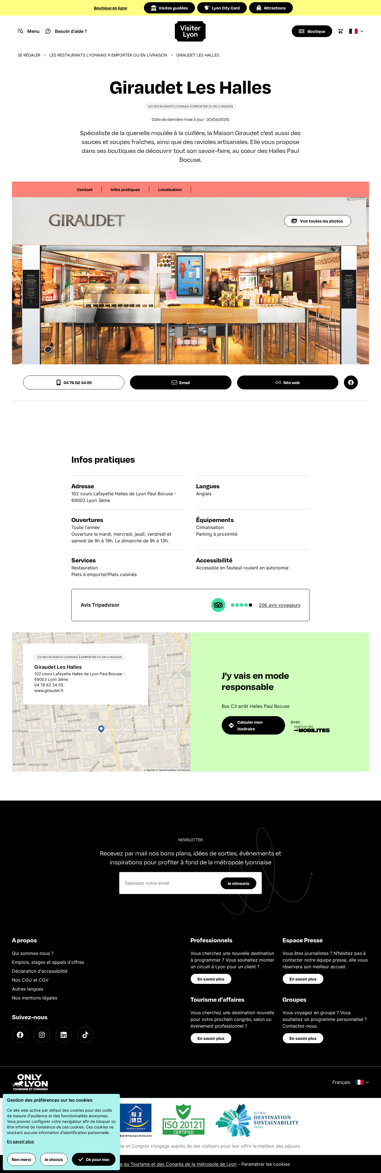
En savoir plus (211, 979)
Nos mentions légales (34, 998)
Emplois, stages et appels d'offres (48, 962)
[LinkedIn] (64, 1035)
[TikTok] (85, 1035)
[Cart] (340, 31)
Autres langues (27, 989)
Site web (291, 382)
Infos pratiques (125, 189)
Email (184, 382)
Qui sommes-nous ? (33, 953)
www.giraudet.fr (49, 690)
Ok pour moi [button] (97, 1159)
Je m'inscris (238, 883)
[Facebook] (20, 1035)
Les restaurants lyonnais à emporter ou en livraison (108, 55)
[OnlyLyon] (30, 1082)
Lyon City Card (226, 8)
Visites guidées (173, 8)
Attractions (275, 8)
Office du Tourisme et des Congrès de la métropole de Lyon (173, 1164)
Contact (85, 189)
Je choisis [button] (54, 1159)
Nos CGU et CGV (30, 980)
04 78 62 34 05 (78, 382)
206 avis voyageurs (279, 605)
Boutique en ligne (110, 8)
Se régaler (29, 55)
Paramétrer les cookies (265, 1164)
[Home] (190, 31)
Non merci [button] (21, 1159)
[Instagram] (42, 1035)
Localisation (170, 189)
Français (341, 1082)
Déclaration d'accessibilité (39, 971)
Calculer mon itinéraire (250, 725)
